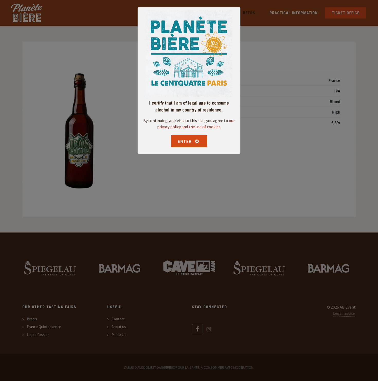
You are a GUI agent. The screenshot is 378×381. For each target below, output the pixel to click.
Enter (185, 141)
